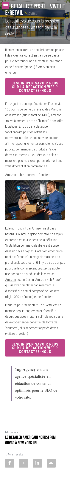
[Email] (51, 463)
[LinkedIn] (37, 463)
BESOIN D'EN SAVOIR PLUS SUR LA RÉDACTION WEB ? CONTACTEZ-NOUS (35, 87)
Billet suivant (11, 432)
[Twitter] (23, 463)
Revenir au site (15, 454)
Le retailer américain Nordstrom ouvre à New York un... (30, 440)
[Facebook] (9, 463)
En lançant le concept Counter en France (31, 104)
